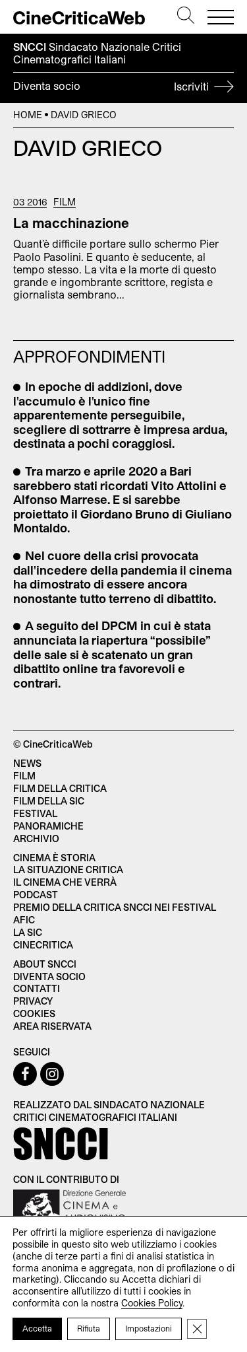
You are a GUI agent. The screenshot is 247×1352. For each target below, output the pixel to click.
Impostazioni (148, 1328)
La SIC (27, 932)
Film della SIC (48, 800)
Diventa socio (112, 85)
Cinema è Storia (54, 857)
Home (27, 114)
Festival (35, 813)
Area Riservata (52, 1026)
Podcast (35, 894)
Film (64, 202)
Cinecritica (43, 944)
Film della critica (60, 788)
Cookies (34, 1013)
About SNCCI (44, 964)
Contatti (36, 988)
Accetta (37, 1328)
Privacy (33, 1001)
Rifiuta (88, 1328)
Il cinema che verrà (65, 882)
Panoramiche (48, 826)
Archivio (36, 838)
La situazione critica (68, 869)
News (27, 763)
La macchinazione (71, 223)
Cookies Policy (151, 1302)
